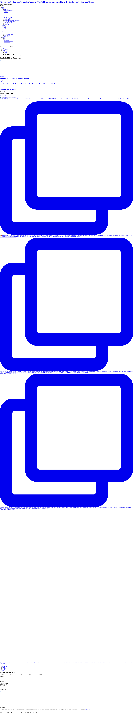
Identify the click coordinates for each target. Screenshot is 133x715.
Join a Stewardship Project (8, 34)
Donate (3, 44)
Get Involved (3, 32)
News (5, 27)
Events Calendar (7, 36)
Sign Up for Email (7, 35)
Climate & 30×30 (7, 19)
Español (5, 52)
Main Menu (2, 5)
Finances (5, 11)
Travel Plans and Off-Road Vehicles (10, 18)
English (3, 50)
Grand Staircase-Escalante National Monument (12, 16)
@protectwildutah (3, 95)
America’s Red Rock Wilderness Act (10, 15)
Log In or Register (5, 49)
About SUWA (3, 8)
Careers (5, 13)
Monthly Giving (6, 40)
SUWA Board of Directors (8, 10)
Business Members (7, 42)
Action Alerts (2, 76)
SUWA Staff (6, 9)
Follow (1, 96)
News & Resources (3, 26)
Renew (5, 39)
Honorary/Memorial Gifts (8, 41)
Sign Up (3, 667)
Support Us (4, 37)
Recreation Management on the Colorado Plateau (12, 20)
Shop (3, 48)
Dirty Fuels (6, 23)
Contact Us (6, 12)
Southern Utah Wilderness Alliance (81, 2)
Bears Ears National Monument (9, 17)
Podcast (5, 29)
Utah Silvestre (6, 24)
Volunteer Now (6, 33)
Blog (5, 28)
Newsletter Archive (7, 30)
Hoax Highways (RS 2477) (8, 22)
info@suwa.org (87, 709)
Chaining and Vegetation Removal (9, 21)
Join (5, 38)
